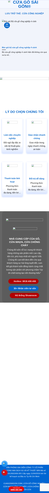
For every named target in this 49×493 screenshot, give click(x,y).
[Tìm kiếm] (46, 4)
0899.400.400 (16, 489)
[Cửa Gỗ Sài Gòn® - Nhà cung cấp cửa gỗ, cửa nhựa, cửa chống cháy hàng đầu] (24, 4)
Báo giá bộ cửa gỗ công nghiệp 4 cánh (19, 47)
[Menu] (3, 4)
